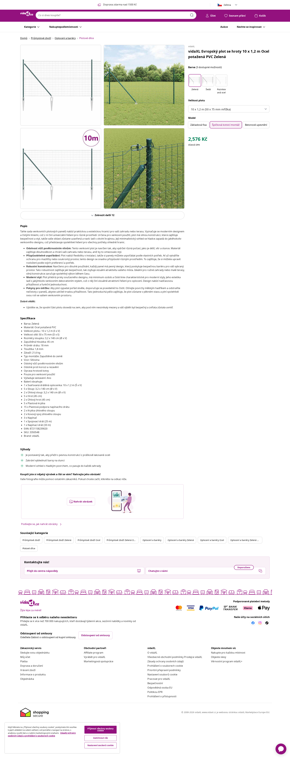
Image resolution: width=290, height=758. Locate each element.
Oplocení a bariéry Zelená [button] (181, 540)
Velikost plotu (196, 100)
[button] (195, 84)
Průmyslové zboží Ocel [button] (89, 540)
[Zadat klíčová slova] (191, 15)
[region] (62, 738)
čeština (227, 4)
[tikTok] (266, 622)
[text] (197, 140)
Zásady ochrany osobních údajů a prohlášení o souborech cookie (42, 734)
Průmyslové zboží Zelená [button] (58, 540)
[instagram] (259, 622)
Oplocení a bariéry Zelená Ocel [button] (246, 540)
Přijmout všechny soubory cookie (100, 729)
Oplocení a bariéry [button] (152, 540)
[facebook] (253, 622)
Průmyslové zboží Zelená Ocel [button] (122, 540)
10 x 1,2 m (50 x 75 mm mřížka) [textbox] (211, 109)
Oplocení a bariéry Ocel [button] (212, 540)
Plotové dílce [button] (29, 548)
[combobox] (116, 15)
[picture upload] (121, 501)
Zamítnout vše (100, 738)
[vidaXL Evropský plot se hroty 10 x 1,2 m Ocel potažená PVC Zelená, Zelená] (61, 85)
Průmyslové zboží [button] (31, 540)
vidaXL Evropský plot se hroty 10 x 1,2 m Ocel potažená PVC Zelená (228, 54)
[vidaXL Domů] (26, 13)
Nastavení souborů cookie (162, 674)
